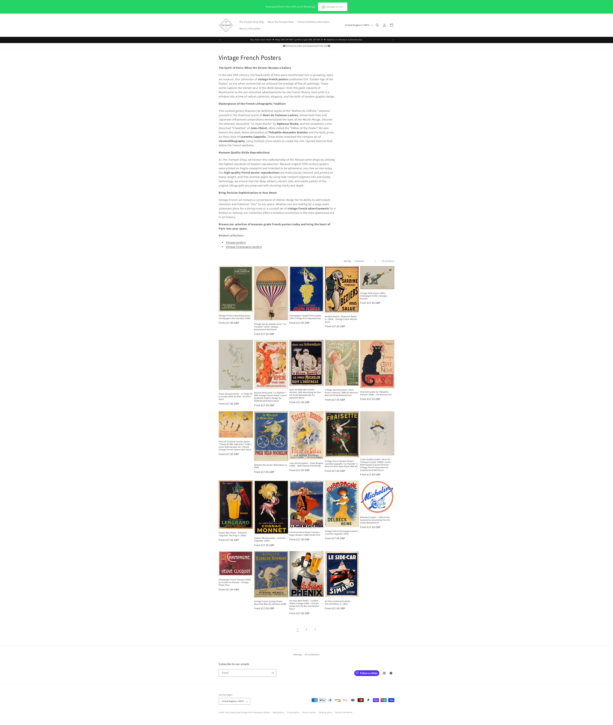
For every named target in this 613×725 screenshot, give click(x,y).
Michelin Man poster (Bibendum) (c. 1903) (271, 466)
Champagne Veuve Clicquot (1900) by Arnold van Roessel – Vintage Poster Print (235, 582)
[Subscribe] (272, 673)
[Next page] (315, 629)
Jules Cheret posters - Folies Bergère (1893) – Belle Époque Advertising (306, 464)
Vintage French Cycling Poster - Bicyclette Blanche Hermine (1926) (270, 602)
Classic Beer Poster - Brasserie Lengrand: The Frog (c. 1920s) (233, 534)
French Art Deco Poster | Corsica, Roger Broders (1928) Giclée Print (304, 533)
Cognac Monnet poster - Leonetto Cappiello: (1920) (269, 539)
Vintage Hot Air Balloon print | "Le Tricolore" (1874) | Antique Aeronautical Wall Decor (270, 327)
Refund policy (278, 712)
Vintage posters (236, 242)
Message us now (335, 6)
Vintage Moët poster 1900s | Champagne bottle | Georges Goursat (373, 296)
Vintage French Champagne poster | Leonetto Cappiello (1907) (342, 532)
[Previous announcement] (219, 40)
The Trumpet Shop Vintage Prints (239, 712)
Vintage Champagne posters (244, 247)
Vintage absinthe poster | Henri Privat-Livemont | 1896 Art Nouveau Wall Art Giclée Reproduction (341, 393)
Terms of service (309, 712)
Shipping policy (325, 712)
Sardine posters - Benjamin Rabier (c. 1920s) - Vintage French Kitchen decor (341, 319)
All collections (312, 654)
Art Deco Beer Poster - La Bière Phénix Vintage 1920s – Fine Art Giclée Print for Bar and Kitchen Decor (304, 604)
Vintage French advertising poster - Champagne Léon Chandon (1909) (235, 317)
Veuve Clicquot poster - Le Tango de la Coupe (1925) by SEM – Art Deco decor (235, 397)
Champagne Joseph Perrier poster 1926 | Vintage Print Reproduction (305, 317)
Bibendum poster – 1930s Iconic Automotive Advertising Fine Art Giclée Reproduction (375, 520)
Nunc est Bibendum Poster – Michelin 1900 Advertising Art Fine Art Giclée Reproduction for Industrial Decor (305, 393)
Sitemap (297, 654)
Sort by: (347, 261)
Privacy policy (293, 712)
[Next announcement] (393, 40)
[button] (377, 25)
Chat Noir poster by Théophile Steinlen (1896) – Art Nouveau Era (376, 393)
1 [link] (298, 629)
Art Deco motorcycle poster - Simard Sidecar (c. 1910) (338, 602)
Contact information (343, 712)
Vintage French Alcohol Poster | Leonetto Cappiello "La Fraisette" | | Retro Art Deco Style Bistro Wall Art (341, 464)
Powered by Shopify (261, 712)
